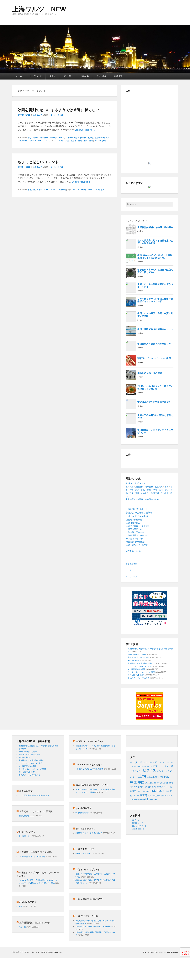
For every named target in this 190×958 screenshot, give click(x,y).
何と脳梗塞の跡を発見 (137, 669)
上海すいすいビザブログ (88, 869)
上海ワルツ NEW (39, 9)
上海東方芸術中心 (134, 529)
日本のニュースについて (40, 141)
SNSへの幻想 (133, 660)
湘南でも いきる (27, 831)
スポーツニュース (57, 138)
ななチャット (131, 570)
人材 (150, 783)
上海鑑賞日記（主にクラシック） (36, 922)
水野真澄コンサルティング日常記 (36, 811)
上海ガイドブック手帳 (87, 916)
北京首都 (149, 487)
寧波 (166, 490)
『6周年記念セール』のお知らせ (32, 857)
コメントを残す (57, 115)
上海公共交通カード (135, 523)
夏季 (136, 787)
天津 (131, 490)
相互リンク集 (131, 576)
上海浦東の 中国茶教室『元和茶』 (36, 852)
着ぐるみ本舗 (131, 564)
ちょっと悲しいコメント (38, 161)
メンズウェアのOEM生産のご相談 (89, 769)
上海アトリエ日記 (85, 849)
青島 (137, 493)
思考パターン (163, 787)
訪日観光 (136, 799)
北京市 (73, 141)
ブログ (52, 76)
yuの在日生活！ (84, 808)
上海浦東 (129, 487)
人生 (154, 783)
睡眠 (166, 795)
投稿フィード (137, 823)
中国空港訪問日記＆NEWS (89, 898)
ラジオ (84, 190)
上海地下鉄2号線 (160, 777)
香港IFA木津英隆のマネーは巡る (92, 784)
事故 (90, 190)
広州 (166, 487)
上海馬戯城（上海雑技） (137, 535)
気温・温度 (152, 796)
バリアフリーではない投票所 (139, 666)
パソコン (138, 771)
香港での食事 (24, 816)
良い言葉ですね (25, 836)
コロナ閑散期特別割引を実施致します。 (35, 795)
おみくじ (22, 927)
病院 (163, 796)
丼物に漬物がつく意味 (137, 654)
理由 (91, 141)
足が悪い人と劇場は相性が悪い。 (141, 663)
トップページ (36, 76)
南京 (137, 490)
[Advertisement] (149, 113)
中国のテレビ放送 (85, 138)
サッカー (44, 138)
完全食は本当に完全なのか (138, 657)
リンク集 (67, 76)
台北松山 (164, 493)
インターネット (139, 762)
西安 (131, 493)
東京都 (143, 795)
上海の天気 (84, 76)
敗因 (85, 141)
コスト (161, 762)
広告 (149, 787)
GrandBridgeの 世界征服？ (89, 764)
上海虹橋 (139, 487)
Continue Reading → (84, 130)
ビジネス (149, 770)
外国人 (141, 787)
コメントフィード (139, 826)
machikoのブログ (27, 902)
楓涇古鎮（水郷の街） (136, 542)
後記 (20, 906)
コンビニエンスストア (145, 766)
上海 (142, 776)
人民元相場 (101, 76)
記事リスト (119, 76)
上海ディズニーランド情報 (138, 526)
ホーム (19, 76)
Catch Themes (172, 952)
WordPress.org (138, 829)
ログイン (135, 820)
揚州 (149, 490)
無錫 (143, 490)
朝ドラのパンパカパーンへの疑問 (141, 672)
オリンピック (33, 138)
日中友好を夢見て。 (86, 828)
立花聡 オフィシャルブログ (89, 741)
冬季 (158, 783)
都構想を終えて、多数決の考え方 (89, 833)
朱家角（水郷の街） (135, 538)
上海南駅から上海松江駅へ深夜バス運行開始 (93, 926)
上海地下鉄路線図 (134, 520)
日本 (153, 790)
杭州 (161, 490)
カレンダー (153, 762)
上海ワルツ (37, 115)
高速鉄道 (62, 190)
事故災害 (31, 190)
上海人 (149, 777)
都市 (146, 799)
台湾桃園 (155, 493)
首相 (155, 800)
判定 (67, 141)
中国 (133, 782)
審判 (80, 141)
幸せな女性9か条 (82, 813)
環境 (158, 795)
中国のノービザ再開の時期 (138, 678)
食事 (151, 799)
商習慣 (169, 782)
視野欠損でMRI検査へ (136, 675)
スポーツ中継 (71, 138)
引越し (154, 787)
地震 (131, 787)
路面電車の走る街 (133, 551)
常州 (155, 490)
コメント (60, 141)
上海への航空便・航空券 (137, 545)
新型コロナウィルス (141, 791)
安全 (146, 787)
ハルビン (145, 493)
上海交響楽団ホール (135, 532)
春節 (167, 791)
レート (135, 777)
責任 (142, 799)
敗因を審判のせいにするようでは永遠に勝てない (58, 109)
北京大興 (159, 487)
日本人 (160, 790)
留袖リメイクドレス (83, 853)
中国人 (143, 782)
